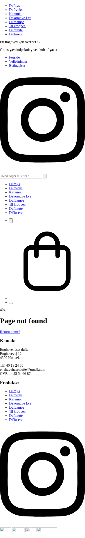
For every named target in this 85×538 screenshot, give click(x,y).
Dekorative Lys (20, 18)
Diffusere (15, 34)
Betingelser (17, 65)
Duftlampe (16, 22)
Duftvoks (15, 10)
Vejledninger (18, 61)
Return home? (10, 332)
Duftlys (14, 5)
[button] (44, 176)
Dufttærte (16, 30)
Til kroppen (17, 26)
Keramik (15, 14)
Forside (14, 57)
